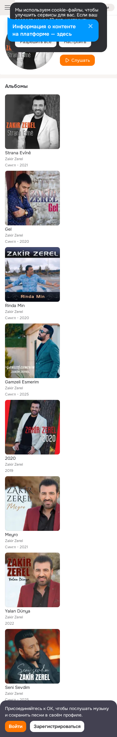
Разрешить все (35, 41)
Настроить (75, 41)
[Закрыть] (90, 26)
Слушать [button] (80, 60)
